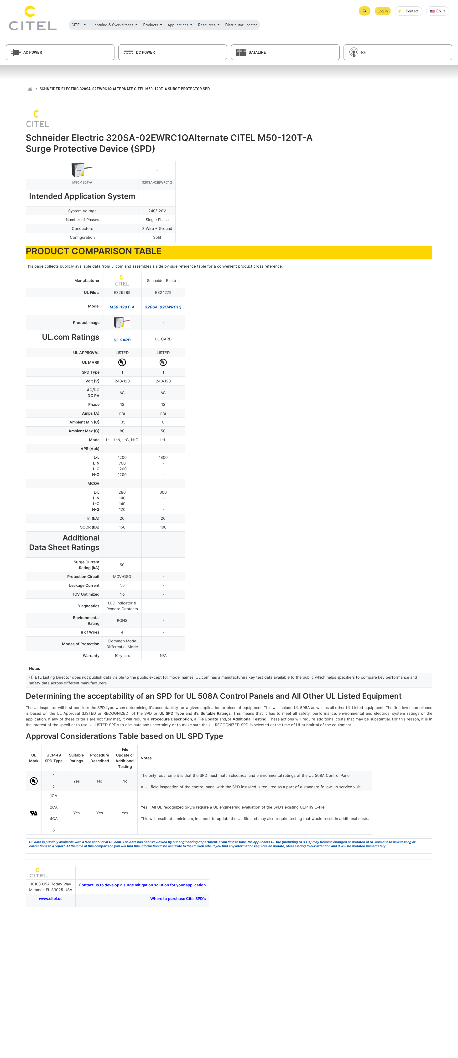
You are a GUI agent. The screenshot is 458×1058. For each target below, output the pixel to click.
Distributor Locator (241, 24)
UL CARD (122, 340)
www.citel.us (50, 898)
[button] (365, 11)
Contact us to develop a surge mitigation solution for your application (142, 885)
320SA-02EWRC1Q (163, 307)
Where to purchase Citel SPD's (178, 898)
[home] (30, 89)
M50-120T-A (122, 307)
